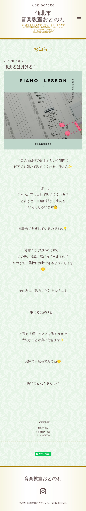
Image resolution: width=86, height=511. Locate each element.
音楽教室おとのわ (43, 478)
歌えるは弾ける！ (21, 67)
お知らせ (43, 49)
